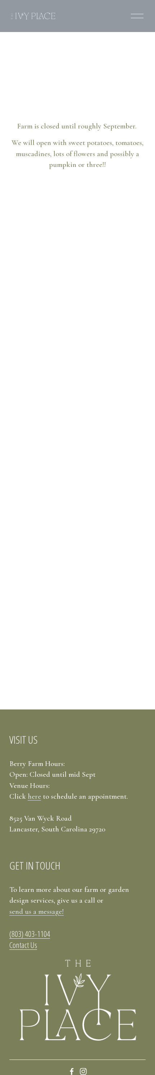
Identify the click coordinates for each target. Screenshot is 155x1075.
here (34, 796)
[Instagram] (83, 1071)
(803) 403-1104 (29, 934)
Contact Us (23, 945)
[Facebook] (71, 1071)
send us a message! (36, 911)
